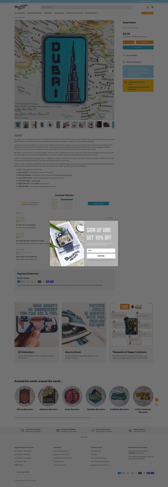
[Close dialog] (115, 223)
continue (101, 256)
